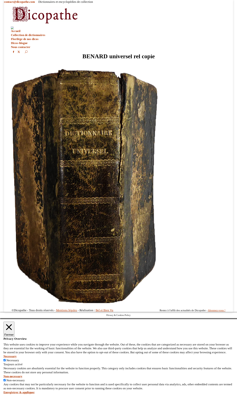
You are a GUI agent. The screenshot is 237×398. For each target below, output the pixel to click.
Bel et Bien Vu (104, 310)
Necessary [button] (10, 356)
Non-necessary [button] (12, 376)
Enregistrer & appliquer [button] (19, 392)
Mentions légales (66, 310)
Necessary (12, 360)
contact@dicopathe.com (19, 1)
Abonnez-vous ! (216, 310)
